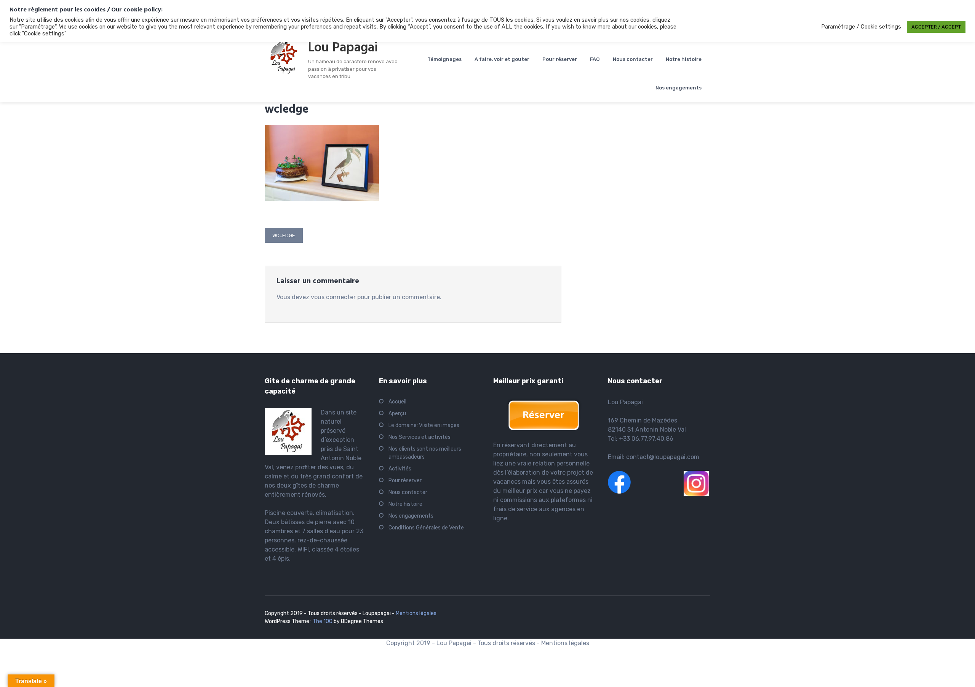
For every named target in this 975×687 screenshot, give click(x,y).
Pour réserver (559, 59)
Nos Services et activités (419, 437)
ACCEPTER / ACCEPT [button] (936, 27)
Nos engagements (678, 88)
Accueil (397, 401)
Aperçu (397, 413)
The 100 (323, 621)
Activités (399, 468)
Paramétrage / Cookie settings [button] (861, 26)
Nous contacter (633, 59)
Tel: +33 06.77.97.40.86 (640, 438)
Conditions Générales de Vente (426, 527)
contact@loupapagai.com (662, 457)
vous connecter (333, 297)
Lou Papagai (343, 48)
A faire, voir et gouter (502, 59)
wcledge (283, 235)
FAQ (595, 59)
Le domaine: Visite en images (423, 425)
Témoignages (444, 59)
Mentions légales (416, 613)
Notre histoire (684, 59)
